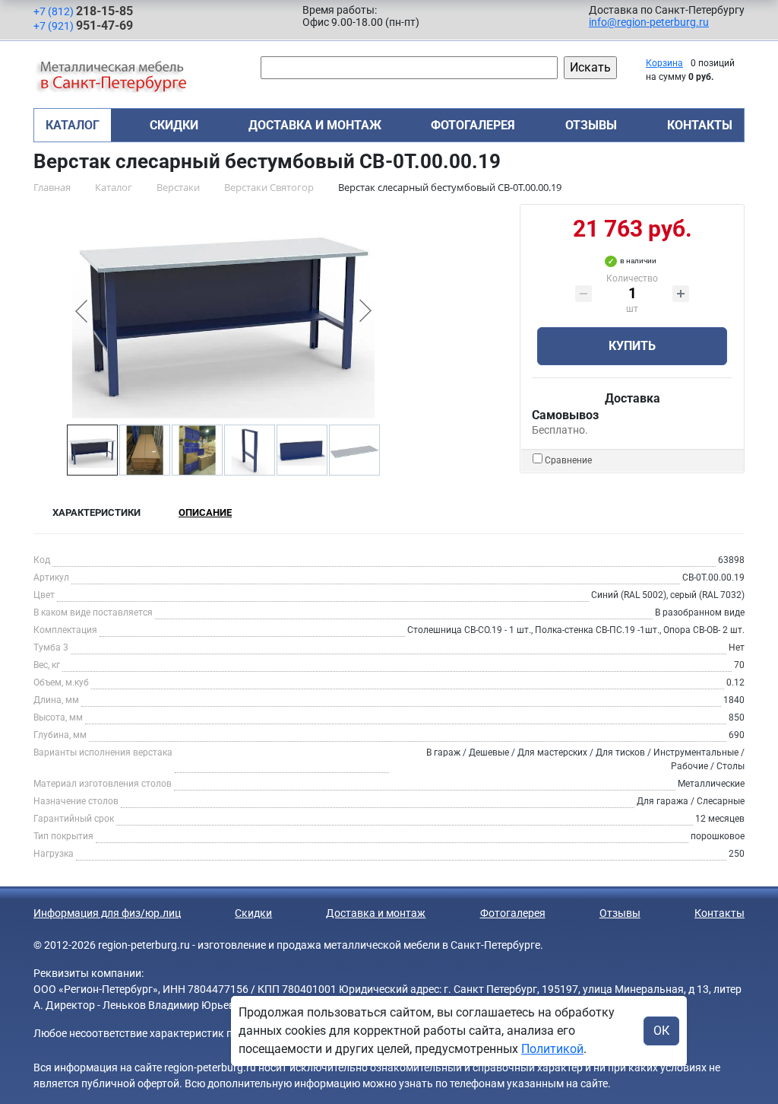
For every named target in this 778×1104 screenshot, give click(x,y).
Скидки (174, 125)
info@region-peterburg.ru (649, 22)
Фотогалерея (473, 125)
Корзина (664, 63)
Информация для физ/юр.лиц (107, 913)
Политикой (552, 1049)
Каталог (73, 125)
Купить (632, 346)
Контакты (699, 125)
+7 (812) (83, 11)
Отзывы (591, 125)
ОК (661, 1030)
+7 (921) (83, 25)
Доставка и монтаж (314, 125)
